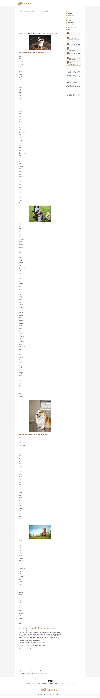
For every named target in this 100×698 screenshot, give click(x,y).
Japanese (57, 683)
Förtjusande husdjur (72, 27)
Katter (48, 3)
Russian (68, 683)
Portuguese (27, 683)
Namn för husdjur (44, 8)
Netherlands (44, 683)
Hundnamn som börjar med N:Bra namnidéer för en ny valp (73, 86)
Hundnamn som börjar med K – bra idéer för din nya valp (73, 82)
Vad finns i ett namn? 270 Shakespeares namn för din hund (34, 673)
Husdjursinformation (72, 22)
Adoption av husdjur (72, 17)
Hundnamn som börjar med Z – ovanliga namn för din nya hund (73, 95)
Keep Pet (22, 8)
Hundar (40, 3)
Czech (74, 683)
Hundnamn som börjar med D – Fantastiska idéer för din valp (73, 72)
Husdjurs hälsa (71, 24)
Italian (38, 683)
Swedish (51, 683)
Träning (69, 20)
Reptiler (80, 3)
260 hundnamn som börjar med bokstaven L (31, 670)
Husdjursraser (70, 13)
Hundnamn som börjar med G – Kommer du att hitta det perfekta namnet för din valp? (73, 76)
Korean (63, 683)
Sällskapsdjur (29, 8)
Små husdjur (57, 3)
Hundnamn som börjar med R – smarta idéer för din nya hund (73, 90)
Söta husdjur (66, 3)
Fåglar (74, 3)
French (33, 683)
